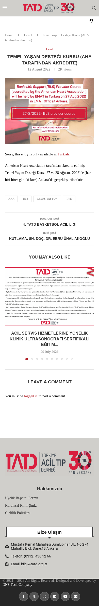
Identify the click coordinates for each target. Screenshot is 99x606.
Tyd (69, 198)
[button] (9, 313)
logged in (31, 396)
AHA (11, 198)
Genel (28, 35)
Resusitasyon (47, 198)
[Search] (93, 8)
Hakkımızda (49, 488)
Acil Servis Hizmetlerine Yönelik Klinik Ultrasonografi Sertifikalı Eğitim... (49, 339)
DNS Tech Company (17, 585)
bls (25, 198)
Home (9, 35)
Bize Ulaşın (49, 532)
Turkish (63, 154)
